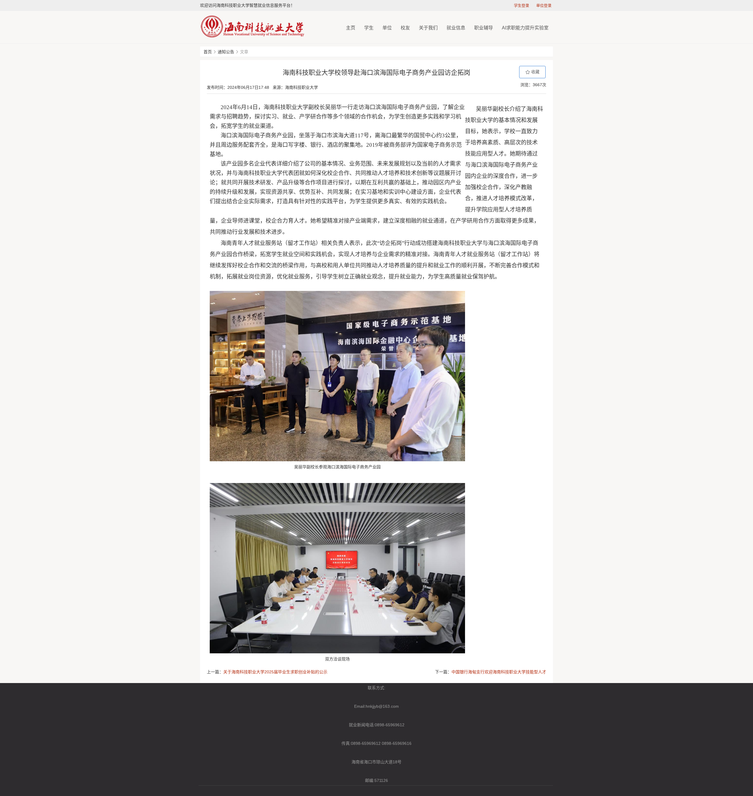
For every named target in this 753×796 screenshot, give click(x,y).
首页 (208, 51)
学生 (369, 27)
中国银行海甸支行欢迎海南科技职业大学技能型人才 (499, 672)
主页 (350, 27)
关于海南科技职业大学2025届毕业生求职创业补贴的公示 (275, 672)
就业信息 (456, 27)
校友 (405, 27)
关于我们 (428, 27)
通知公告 (226, 51)
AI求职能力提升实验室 (525, 27)
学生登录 (521, 5)
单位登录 (544, 5)
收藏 (534, 71)
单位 (387, 27)
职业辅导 (483, 27)
